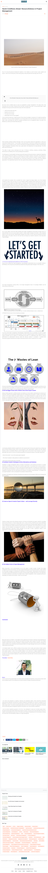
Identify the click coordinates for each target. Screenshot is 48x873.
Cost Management (15, 831)
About (16, 871)
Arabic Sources (8, 826)
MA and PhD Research (37, 837)
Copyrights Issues (29, 871)
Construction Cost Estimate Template (14, 816)
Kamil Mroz (10, 657)
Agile (3, 826)
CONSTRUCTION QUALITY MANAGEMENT (17, 828)
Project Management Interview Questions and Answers (19, 844)
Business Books (35, 826)
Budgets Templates (20, 826)
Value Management (14, 851)
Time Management (37, 849)
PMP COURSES (41, 840)
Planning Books (17, 842)
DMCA (24, 871)
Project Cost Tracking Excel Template (15, 811)
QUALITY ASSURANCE (24, 846)
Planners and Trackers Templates (8, 842)
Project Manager (5, 846)
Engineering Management (15, 833)
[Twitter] (14, 740)
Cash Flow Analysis (29, 828)
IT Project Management (31, 835)
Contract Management (6, 831)
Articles (6, 6)
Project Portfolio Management (14, 846)
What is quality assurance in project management (41, 754)
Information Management (7, 837)
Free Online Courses (6, 835)
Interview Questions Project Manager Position (20, 837)
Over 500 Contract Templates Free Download (16, 801)
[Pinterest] (17, 740)
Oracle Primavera (15, 840)
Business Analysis (28, 826)
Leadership (30, 837)
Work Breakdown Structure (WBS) (24, 851)
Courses (20, 831)
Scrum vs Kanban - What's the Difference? (29, 754)
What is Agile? (4, 753)
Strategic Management (6, 849)
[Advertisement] (24, 25)
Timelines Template (6, 851)
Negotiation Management (7, 840)
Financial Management (28, 833)
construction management (35, 851)
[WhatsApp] (20, 740)
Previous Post (4, 790)
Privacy (35, 871)
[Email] (23, 740)
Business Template (6, 828)
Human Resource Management (21, 835)
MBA (43, 837)
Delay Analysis (26, 831)
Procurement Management (26, 842)
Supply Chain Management (28, 849)
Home (3, 6)
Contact (19, 871)
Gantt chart (13, 835)
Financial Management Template (39, 833)
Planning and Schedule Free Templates (15, 796)
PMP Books (35, 840)
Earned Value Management (34, 831)
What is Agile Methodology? (18, 753)
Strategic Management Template (17, 849)
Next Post (44, 790)
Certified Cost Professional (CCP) (39, 828)
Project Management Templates (35, 844)
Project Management (6, 844)
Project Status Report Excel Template (14, 806)
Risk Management (41, 846)
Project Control (34, 842)
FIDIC (22, 833)
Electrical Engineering (6, 833)
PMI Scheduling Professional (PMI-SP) (26, 840)
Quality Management (33, 846)
